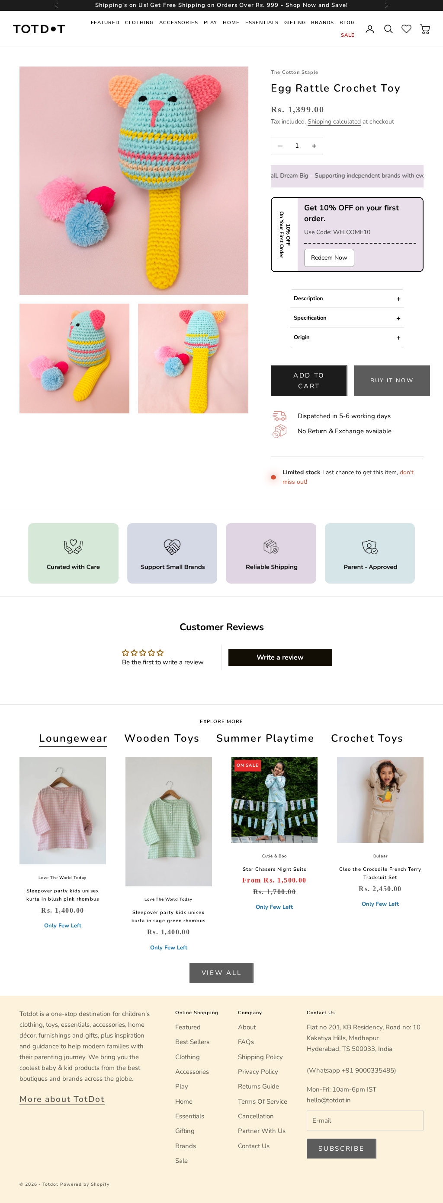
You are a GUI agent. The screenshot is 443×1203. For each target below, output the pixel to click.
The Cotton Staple (294, 72)
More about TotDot (62, 1099)
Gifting (295, 22)
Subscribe (341, 1148)
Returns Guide (258, 1086)
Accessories (178, 22)
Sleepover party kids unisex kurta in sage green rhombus (168, 916)
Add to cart (309, 380)
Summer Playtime (265, 738)
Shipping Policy (260, 1057)
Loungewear (73, 738)
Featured (105, 22)
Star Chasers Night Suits (274, 869)
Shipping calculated (334, 121)
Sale (348, 35)
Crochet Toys (367, 738)
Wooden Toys (162, 738)
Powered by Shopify (84, 1184)
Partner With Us (262, 1131)
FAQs (246, 1042)
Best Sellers (192, 1042)
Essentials (262, 22)
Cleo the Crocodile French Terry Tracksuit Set (380, 873)
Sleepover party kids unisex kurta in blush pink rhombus (62, 895)
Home (231, 22)
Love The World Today (63, 877)
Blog (347, 22)
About (247, 1027)
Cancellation (256, 1116)
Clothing (139, 22)
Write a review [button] (280, 657)
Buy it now (392, 380)
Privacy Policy (258, 1071)
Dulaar (380, 856)
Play (210, 22)
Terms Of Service (262, 1101)
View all (222, 972)
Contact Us (254, 1146)
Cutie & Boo (274, 856)
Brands (322, 22)
